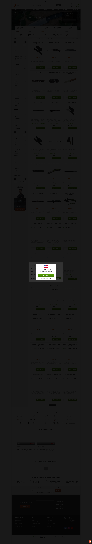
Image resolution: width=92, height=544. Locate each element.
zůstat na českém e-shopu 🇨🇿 (46, 278)
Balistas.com (48, 272)
